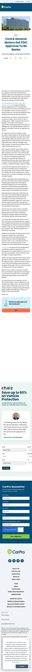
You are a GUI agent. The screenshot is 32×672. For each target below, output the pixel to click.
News (16, 35)
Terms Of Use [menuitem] (5, 619)
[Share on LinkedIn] (20, 58)
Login (28, 1)
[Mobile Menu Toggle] (29, 7)
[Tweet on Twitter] (15, 58)
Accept (22, 666)
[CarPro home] (9, 7)
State (3, 460)
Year (3, 453)
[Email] (25, 58)
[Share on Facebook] (10, 58)
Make (3, 447)
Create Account (20, 1)
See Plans (6, 468)
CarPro (11, 54)
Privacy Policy (16, 662)
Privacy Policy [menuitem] (5, 615)
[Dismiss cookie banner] (27, 639)
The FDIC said (6, 247)
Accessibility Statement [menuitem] (8, 624)
